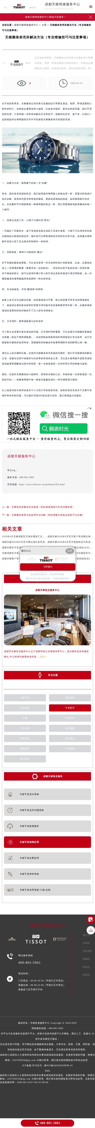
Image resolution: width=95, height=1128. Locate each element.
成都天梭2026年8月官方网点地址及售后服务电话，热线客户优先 (37, 542)
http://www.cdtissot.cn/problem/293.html (42, 484)
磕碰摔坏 (25, 748)
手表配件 (70, 708)
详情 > (43, 656)
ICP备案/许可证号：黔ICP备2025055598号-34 (47, 1065)
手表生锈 (25, 728)
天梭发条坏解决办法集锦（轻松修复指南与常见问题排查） (43, 507)
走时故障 (70, 697)
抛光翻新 (70, 728)
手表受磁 (70, 748)
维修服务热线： (47, 1044)
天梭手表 (25, 697)
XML (47, 1071)
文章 (44, 25)
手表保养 (25, 708)
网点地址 (25, 759)
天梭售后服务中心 (40, 1023)
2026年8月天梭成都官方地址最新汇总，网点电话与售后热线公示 (37, 536)
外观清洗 (70, 718)
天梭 (25, 718)
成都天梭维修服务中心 (62, 4)
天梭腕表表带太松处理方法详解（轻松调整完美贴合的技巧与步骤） (48, 515)
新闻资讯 (25, 738)
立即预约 (47, 567)
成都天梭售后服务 (53, 776)
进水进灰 (70, 738)
